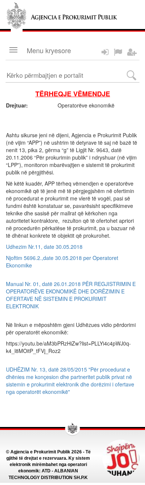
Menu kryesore (49, 50)
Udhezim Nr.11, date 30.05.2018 (44, 246)
